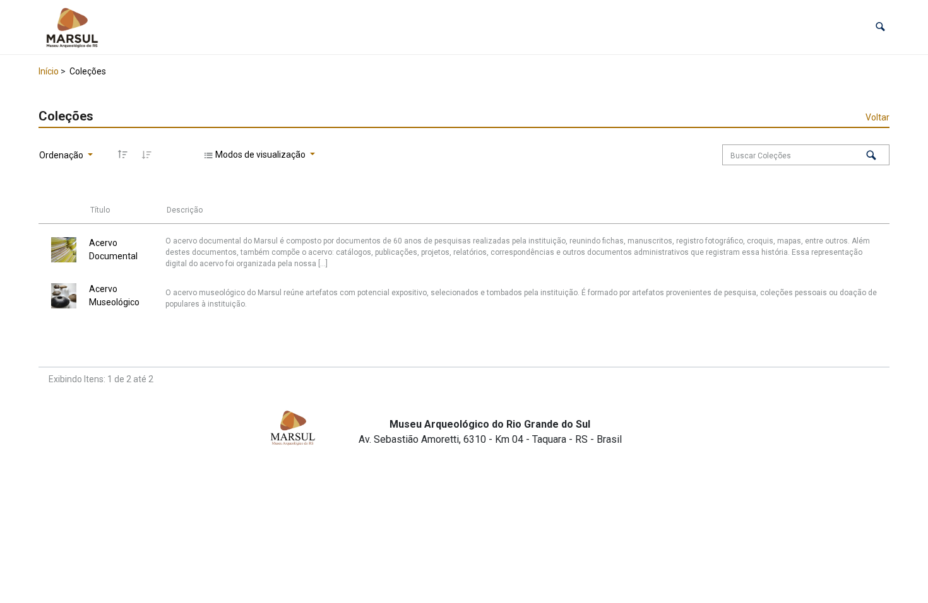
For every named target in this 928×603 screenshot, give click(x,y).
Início (49, 71)
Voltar (877, 117)
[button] (880, 27)
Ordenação (62, 155)
